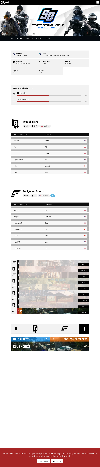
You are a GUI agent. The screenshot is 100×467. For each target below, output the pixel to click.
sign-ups (39, 38)
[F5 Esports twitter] (52, 195)
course (20, 38)
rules (48, 38)
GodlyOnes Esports (33, 191)
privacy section (56, 456)
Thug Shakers (30, 122)
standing (29, 38)
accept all (57, 461)
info (12, 38)
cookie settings (43, 461)
